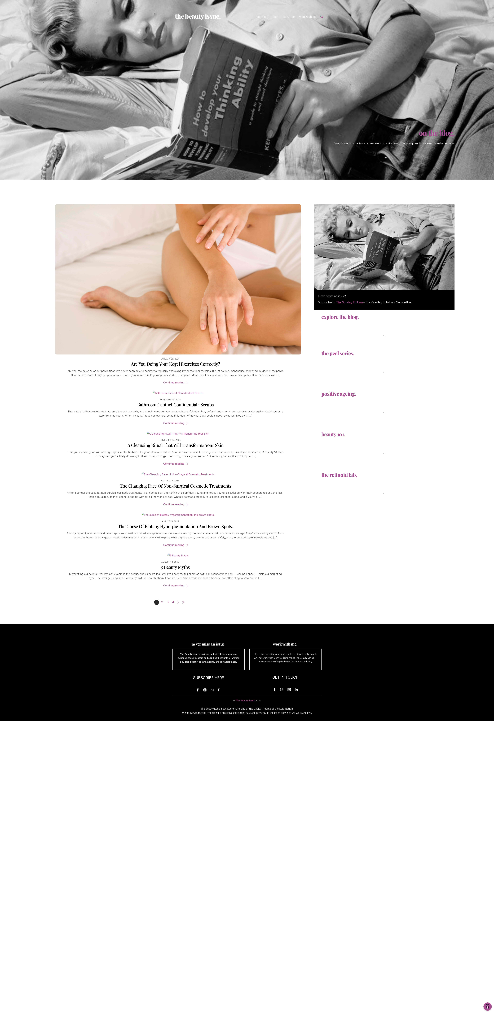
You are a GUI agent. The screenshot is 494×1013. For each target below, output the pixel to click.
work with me (307, 16)
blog (275, 16)
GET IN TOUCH (285, 677)
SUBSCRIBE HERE (208, 677)
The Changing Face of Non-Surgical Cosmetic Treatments (175, 486)
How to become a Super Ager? (335, 412)
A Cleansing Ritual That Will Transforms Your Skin (175, 445)
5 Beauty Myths (175, 567)
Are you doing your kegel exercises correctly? (175, 364)
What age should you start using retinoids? (343, 494)
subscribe (289, 16)
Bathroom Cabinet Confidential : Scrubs (175, 404)
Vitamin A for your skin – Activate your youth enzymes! (352, 453)
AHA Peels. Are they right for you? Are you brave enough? (354, 372)
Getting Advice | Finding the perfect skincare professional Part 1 (358, 336)
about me (262, 16)
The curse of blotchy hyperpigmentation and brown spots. (175, 526)
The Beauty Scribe (304, 657)
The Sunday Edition (349, 302)
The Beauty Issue (245, 700)
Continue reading (173, 382)
